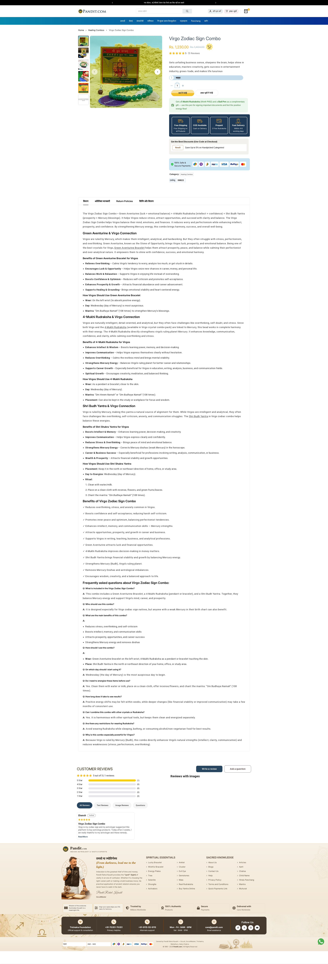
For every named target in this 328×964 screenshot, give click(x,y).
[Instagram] (250, 927)
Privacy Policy (214, 880)
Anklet (182, 862)
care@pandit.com (214, 927)
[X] (244, 927)
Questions (140, 805)
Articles (242, 862)
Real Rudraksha (186, 884)
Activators (152, 888)
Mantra (242, 884)
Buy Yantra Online (187, 888)
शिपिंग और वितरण (146, 201)
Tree (150, 875)
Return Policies (124, 201)
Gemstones (184, 875)
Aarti (241, 867)
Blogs (210, 867)
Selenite (152, 880)
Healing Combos (96, 30)
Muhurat (243, 888)
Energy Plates (154, 871)
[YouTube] (257, 927)
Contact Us (213, 871)
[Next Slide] (214, 3)
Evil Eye (182, 871)
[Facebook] (237, 927)
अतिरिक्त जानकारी (102, 201)
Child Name (244, 875)
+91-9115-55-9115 (147, 927)
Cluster (182, 867)
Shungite (152, 884)
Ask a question (237, 769)
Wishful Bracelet (155, 867)
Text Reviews (102, 805)
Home (81, 30)
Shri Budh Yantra (198, 416)
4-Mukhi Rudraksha (115, 327)
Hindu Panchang (246, 880)
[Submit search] (187, 11)
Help (210, 875)
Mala (181, 880)
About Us (212, 862)
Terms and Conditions (218, 884)
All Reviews (85, 805)
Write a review (209, 769)
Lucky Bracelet (155, 862)
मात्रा (175, 78)
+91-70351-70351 (113, 927)
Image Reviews (122, 805)
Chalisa (242, 871)
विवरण (85, 201)
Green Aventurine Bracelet (129, 247)
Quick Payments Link (217, 888)
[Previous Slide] (114, 3)
